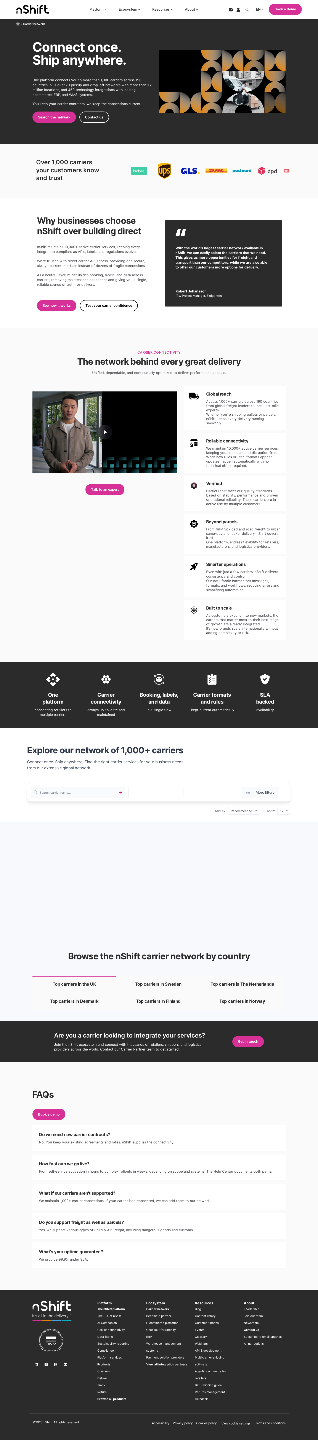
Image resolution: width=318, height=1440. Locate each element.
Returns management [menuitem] (210, 1392)
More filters (265, 792)
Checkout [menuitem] (104, 1371)
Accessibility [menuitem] (160, 1423)
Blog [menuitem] (198, 1309)
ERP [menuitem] (149, 1336)
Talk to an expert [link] (105, 489)
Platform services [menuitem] (109, 1357)
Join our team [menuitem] (253, 1316)
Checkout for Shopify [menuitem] (161, 1329)
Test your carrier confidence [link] (108, 305)
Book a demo (285, 9)
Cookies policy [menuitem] (206, 1423)
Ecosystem (128, 9)
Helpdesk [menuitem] (201, 1399)
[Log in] (238, 9)
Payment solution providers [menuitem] (165, 1357)
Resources (161, 9)
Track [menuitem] (101, 1385)
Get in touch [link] (248, 1041)
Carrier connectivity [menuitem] (111, 1329)
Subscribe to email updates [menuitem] (263, 1336)
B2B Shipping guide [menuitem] (208, 1385)
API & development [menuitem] (208, 1350)
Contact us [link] (94, 117)
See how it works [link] (57, 305)
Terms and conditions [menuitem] (270, 1423)
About (190, 9)
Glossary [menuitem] (201, 1336)
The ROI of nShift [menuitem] (109, 1316)
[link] (74, 984)
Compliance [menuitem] (105, 1350)
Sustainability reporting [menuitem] (113, 1343)
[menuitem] (111, 1309)
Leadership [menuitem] (251, 1309)
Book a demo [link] (49, 1114)
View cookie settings (236, 1423)
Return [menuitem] (102, 1392)
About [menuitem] (249, 1303)
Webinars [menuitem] (201, 1343)
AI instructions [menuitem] (254, 1343)
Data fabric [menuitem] (105, 1336)
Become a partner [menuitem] (158, 1316)
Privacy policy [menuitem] (183, 1423)
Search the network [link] (54, 117)
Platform (97, 9)
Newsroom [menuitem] (251, 1323)
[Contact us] (231, 9)
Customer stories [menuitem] (207, 1323)
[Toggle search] (247, 9)
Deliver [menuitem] (102, 1378)
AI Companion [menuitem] (107, 1323)
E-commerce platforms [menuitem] (162, 1323)
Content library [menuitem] (205, 1316)
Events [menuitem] (199, 1329)
